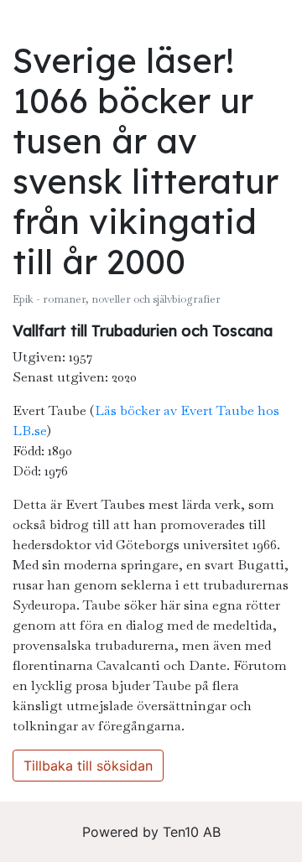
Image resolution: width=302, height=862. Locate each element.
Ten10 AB (192, 831)
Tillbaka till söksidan (88, 765)
